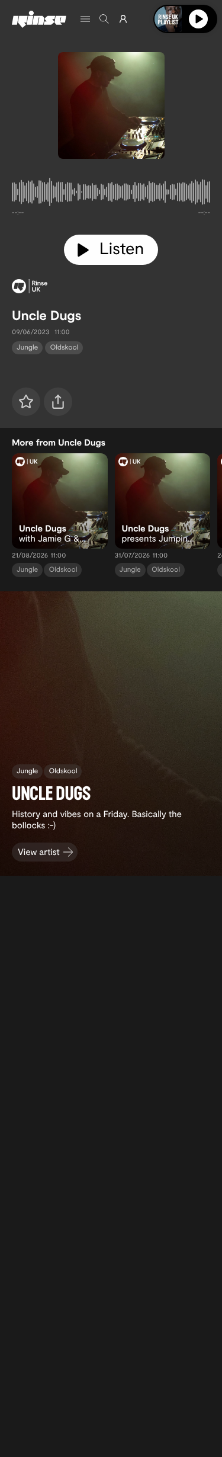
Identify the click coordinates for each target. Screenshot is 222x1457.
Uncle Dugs (46, 315)
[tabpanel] (111, 194)
